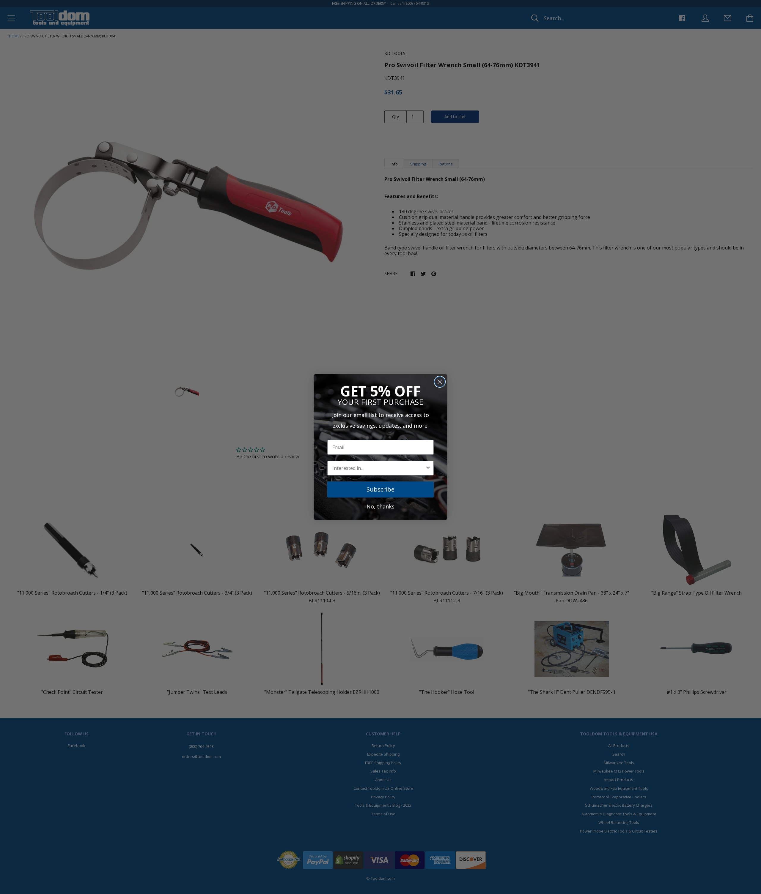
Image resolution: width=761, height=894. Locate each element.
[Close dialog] (440, 382)
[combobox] (378, 468)
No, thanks (380, 506)
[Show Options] (428, 468)
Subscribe (380, 489)
